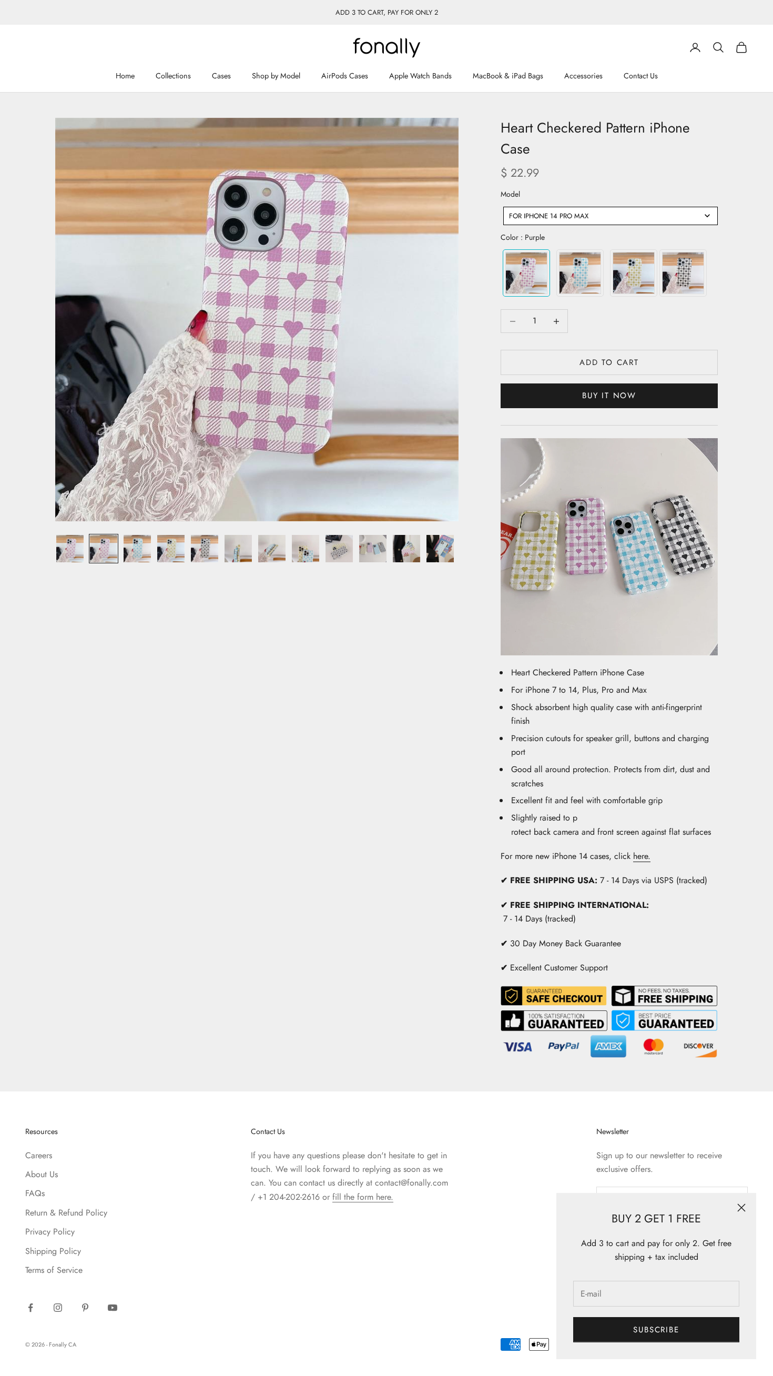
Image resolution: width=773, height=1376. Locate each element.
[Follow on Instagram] (58, 1307)
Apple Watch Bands (420, 76)
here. (641, 856)
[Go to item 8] (305, 548)
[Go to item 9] (339, 548)
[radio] (525, 273)
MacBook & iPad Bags (508, 76)
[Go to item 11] (406, 548)
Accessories (583, 76)
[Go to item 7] (272, 548)
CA (72, 1344)
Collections (173, 76)
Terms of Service (54, 1270)
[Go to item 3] (137, 548)
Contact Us (641, 76)
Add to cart (609, 362)
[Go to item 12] (440, 548)
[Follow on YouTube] (112, 1307)
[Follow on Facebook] (30, 1307)
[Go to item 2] (103, 548)
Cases (221, 76)
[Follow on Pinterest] (85, 1307)
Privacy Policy (50, 1232)
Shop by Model (276, 76)
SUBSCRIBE (656, 1329)
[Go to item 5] (204, 548)
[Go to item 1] (70, 548)
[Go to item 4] (171, 548)
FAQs (35, 1193)
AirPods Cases (344, 76)
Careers (38, 1155)
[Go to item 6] (238, 548)
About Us (41, 1174)
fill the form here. (362, 1197)
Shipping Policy (53, 1251)
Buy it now (609, 395)
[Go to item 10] (373, 548)
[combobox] (610, 216)
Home (125, 76)
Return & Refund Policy (66, 1213)
